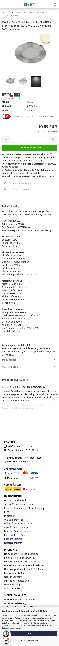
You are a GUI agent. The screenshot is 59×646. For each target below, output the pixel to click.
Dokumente (9, 359)
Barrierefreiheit (16, 519)
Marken (7, 584)
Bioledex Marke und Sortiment (19, 557)
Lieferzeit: (7, 106)
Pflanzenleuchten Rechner (17, 565)
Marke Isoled (10, 366)
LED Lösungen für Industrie (17, 569)
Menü (4, 4)
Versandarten (12, 484)
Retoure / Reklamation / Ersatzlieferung (24, 508)
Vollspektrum (37, 565)
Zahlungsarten (13, 468)
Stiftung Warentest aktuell (17, 580)
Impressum (9, 516)
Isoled (30, 110)
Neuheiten (15, 588)
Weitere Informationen (30, 640)
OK (29, 633)
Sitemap (16, 584)
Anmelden (28, 408)
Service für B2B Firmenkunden (19, 504)
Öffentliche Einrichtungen (17, 527)
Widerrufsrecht (11, 523)
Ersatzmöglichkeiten (14, 573)
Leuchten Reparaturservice (17, 531)
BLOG (6, 512)
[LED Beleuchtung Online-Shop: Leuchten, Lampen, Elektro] (29, 4)
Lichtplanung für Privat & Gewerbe (21, 554)
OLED (6, 588)
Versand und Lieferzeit (15, 500)
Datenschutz (26, 523)
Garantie (18, 539)
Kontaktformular (25, 461)
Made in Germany (13, 577)
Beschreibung (10, 205)
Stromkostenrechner (14, 561)
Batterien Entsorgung (14, 535)
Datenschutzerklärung (11, 628)
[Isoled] (11, 96)
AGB (6, 519)
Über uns (8, 539)
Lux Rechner (31, 561)
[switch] (6, 642)
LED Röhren (37, 569)
